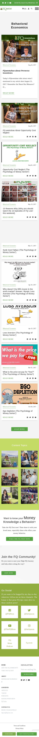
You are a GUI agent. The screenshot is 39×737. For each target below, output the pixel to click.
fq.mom (29, 643)
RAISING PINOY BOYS (8, 698)
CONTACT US (5, 707)
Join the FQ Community (9, 668)
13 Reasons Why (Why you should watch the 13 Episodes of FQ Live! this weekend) (18, 211)
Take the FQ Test (7, 670)
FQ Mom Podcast (10, 643)
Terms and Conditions (19, 725)
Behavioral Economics (9, 65)
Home (3, 665)
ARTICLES (4, 690)
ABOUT (3, 676)
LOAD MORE (19, 429)
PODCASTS (4, 696)
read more (8, 93)
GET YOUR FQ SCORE (27, 734)
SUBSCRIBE (9, 734)
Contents (5, 687)
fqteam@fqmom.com (7, 712)
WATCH (4, 183)
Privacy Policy (19, 728)
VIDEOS (3, 693)
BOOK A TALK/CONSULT (9, 710)
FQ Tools (3, 701)
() (25, 9)
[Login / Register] (28, 9)
